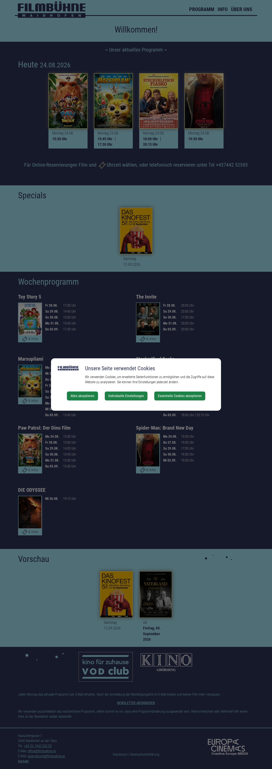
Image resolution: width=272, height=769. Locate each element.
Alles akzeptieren (82, 396)
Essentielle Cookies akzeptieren (180, 396)
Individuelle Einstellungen (126, 396)
